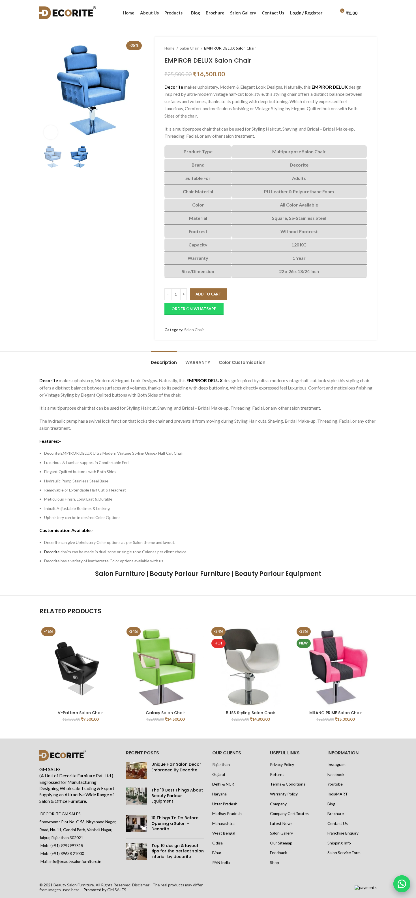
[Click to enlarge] (51, 132)
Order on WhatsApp (193, 308)
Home (169, 48)
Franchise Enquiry (343, 833)
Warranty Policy (284, 793)
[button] (401, 883)
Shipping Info (339, 842)
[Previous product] (352, 48)
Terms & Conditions (287, 784)
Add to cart (208, 294)
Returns (277, 774)
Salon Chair (190, 48)
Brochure (335, 813)
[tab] (164, 359)
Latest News (281, 823)
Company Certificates (289, 813)
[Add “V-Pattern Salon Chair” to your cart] (117, 634)
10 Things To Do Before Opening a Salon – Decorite (174, 823)
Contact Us (337, 823)
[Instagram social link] (370, 19)
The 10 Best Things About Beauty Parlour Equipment (177, 795)
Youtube (335, 784)
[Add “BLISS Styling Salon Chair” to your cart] (287, 634)
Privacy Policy (282, 764)
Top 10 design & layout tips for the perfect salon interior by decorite (177, 851)
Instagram (336, 764)
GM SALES (116, 889)
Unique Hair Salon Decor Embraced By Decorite (176, 767)
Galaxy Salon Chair (165, 713)
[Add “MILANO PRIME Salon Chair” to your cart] (372, 634)
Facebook (335, 774)
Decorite (52, 551)
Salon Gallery (281, 833)
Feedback (278, 852)
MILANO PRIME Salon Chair (335, 713)
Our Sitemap (281, 842)
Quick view (117, 647)
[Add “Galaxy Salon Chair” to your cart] (202, 634)
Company (278, 803)
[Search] (329, 12)
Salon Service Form (344, 852)
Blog (331, 803)
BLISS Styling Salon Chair (250, 713)
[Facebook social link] (370, 6)
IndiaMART (337, 793)
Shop (274, 862)
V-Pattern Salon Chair (80, 713)
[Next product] (364, 48)
